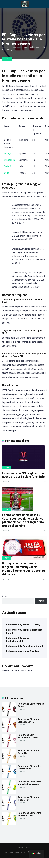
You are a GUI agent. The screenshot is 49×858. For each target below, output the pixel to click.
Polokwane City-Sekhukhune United (24, 646)
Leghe (7, 59)
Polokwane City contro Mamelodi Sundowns (29, 783)
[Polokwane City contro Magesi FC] (9, 809)
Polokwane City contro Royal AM (23, 651)
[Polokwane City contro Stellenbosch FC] (9, 731)
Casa (4, 47)
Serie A (7, 166)
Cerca (4, 596)
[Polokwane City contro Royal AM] (9, 762)
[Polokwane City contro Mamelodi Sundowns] (9, 793)
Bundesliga (9, 160)
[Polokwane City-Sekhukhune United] (9, 746)
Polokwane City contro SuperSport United (24, 631)
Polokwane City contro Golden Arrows (29, 814)
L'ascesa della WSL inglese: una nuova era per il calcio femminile (23, 474)
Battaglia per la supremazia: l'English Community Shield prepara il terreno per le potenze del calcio (23, 569)
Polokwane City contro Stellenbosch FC (18, 639)
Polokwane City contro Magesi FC (29, 798)
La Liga (7, 153)
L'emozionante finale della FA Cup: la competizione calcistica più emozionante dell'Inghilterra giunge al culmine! (23, 520)
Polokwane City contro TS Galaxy (23, 624)
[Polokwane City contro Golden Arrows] (9, 824)
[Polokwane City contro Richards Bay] (9, 777)
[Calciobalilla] (25, 4)
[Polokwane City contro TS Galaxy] (9, 715)
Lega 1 (7, 173)
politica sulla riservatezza (15, 852)
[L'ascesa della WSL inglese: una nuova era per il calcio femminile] (24, 457)
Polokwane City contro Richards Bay (29, 767)
